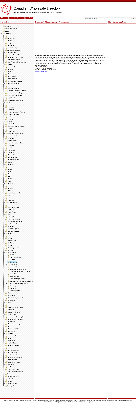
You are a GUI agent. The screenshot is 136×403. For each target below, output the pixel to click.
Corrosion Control (15, 257)
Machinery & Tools (13, 248)
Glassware (10, 200)
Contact (29, 18)
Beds (9, 71)
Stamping (13, 286)
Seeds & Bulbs (12, 343)
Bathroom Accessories (14, 67)
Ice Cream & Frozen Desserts (16, 224)
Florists (9, 178)
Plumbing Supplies (13, 328)
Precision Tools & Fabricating (19, 283)
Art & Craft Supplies (13, 50)
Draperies (10, 152)
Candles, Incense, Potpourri (16, 93)
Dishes (9, 148)
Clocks (9, 117)
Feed (9, 171)
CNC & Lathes (14, 255)
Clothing (10, 119)
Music (9, 302)
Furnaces (10, 188)
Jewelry (9, 236)
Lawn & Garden (12, 240)
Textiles (9, 367)
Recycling (10, 333)
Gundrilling (13, 262)
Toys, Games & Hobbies (15, 371)
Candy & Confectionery (14, 95)
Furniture (10, 190)
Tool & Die (13, 288)
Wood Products (12, 383)
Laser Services (14, 264)
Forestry (10, 183)
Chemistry (10, 107)
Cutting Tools (11, 140)
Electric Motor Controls (14, 155)
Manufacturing (12, 252)
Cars (8, 102)
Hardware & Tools (13, 207)
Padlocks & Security (13, 312)
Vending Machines (13, 376)
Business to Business (14, 86)
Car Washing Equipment (15, 100)
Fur (8, 186)
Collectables (11, 124)
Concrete (10, 128)
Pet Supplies (11, 321)
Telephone (10, 364)
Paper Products (12, 314)
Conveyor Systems (13, 136)
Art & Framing (11, 52)
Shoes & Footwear (13, 345)
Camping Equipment (13, 88)
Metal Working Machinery (18, 278)
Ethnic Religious (12, 164)
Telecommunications (13, 362)
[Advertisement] (17, 393)
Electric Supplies (12, 157)
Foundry (12, 259)
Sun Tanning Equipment (15, 355)
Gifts (8, 195)
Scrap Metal (11, 340)
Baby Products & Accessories (16, 62)
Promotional (11, 331)
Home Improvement (13, 219)
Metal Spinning (14, 276)
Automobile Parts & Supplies (16, 57)
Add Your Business (16, 18)
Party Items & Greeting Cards (16, 317)
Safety (9, 338)
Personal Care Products (15, 319)
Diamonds (10, 145)
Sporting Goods (12, 352)
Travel (9, 374)
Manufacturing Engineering (18, 269)
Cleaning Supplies (13, 114)
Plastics (9, 326)
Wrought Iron (11, 386)
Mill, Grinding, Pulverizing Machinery (21, 281)
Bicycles (10, 74)
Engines (10, 162)
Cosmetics (10, 138)
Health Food (11, 209)
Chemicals (10, 105)
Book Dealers (11, 76)
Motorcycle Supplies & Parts (16, 298)
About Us (8, 26)
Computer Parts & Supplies (15, 126)
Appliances (10, 45)
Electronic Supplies (13, 159)
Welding (10, 381)
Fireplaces (10, 174)
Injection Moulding (13, 231)
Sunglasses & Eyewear (14, 357)
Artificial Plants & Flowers (15, 55)
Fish (8, 176)
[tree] (17, 206)
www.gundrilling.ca (41, 71)
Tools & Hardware (13, 369)
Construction (11, 131)
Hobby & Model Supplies (15, 217)
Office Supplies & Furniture (15, 307)
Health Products (12, 212)
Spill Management (13, 350)
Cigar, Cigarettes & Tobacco (16, 112)
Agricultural (11, 38)
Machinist (10, 250)
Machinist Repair (15, 267)
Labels (9, 238)
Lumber (9, 245)
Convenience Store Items (15, 133)
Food (9, 181)
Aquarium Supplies (13, 48)
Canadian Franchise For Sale (16, 90)
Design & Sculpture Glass (15, 143)
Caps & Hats (11, 98)
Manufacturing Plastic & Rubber (20, 271)
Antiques (10, 43)
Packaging (10, 309)
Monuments (11, 295)
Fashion (10, 169)
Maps (9, 293)
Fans (9, 167)
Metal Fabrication (15, 274)
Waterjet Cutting (15, 290)
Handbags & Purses (13, 205)
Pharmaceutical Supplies (15, 324)
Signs (9, 348)
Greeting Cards (12, 202)
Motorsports (11, 300)
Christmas (10, 109)
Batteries (10, 69)
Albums (9, 40)
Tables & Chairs (12, 359)
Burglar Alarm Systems (14, 81)
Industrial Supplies (13, 228)
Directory (4, 18)
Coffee (9, 121)
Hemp (9, 214)
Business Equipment (13, 83)
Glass (9, 198)
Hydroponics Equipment (15, 221)
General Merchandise (14, 193)
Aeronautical (11, 36)
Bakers (9, 64)
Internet (9, 233)
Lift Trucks (10, 243)
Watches (10, 378)
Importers (10, 226)
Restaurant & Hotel (13, 336)
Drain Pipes (11, 150)
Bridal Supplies (12, 78)
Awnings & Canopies (13, 59)
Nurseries (10, 305)
